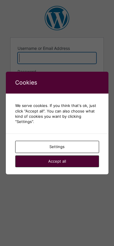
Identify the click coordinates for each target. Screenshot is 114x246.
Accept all (57, 161)
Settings (57, 146)
